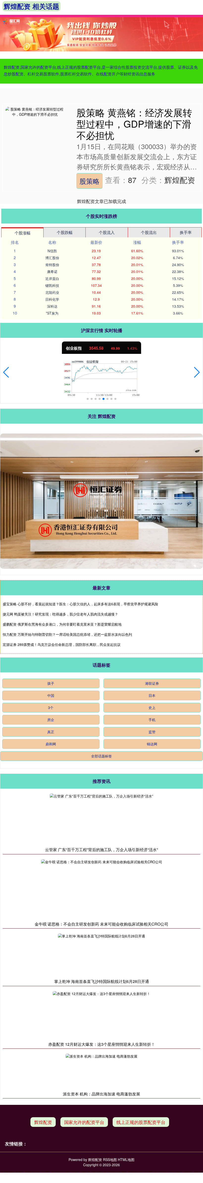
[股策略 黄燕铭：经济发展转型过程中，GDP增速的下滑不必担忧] (35, 135)
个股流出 (149, 232)
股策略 (89, 181)
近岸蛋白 (52, 278)
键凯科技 (52, 285)
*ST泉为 (52, 313)
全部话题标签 (101, 755)
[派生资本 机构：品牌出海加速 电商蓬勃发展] (101, 1071)
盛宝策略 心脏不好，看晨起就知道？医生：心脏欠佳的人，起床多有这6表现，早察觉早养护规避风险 (80, 603)
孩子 (50, 683)
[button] (6, 372)
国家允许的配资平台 (84, 1122)
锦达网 (152, 743)
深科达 (52, 306)
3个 (50, 707)
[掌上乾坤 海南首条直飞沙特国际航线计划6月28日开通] (101, 954)
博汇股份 (52, 257)
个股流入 (107, 232)
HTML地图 (126, 1159)
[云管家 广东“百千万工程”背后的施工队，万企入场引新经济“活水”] (101, 819)
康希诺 (52, 271)
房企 (50, 719)
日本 (152, 695)
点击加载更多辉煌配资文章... (101, 201)
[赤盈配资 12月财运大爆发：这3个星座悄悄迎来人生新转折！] (101, 1014)
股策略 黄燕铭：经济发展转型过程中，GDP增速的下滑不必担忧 (134, 123)
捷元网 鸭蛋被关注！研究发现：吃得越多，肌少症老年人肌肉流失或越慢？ (60, 614)
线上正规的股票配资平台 (140, 1122)
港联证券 (152, 683)
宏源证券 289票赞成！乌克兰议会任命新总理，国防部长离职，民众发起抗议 (62, 644)
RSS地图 (110, 1159)
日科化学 (52, 299)
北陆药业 (52, 292)
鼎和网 (51, 743)
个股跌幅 (65, 232)
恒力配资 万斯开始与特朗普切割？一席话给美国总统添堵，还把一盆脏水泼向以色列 (67, 634)
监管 (152, 731)
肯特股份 (52, 264)
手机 (152, 719)
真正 (50, 731)
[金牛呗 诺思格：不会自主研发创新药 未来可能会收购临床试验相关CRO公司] (101, 889)
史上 (152, 707)
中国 (50, 695)
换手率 (186, 232)
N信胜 (52, 250)
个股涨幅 (22, 233)
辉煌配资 (43, 1122)
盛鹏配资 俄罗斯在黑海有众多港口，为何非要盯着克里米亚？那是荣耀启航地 (62, 624)
